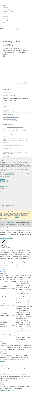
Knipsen (5, 18)
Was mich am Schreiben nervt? (11, 117)
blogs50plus (9, 173)
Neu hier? (6, 22)
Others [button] (1, 382)
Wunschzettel (19, 152)
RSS (9, 174)
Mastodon (2, 179)
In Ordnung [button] (10, 238)
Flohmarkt (6, 20)
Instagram (2, 180)
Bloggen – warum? (10, 11)
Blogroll (6, 7)
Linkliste (28, 224)
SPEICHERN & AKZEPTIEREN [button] (7, 390)
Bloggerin (6, 9)
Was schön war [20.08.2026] (10, 121)
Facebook (2, 181)
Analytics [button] (2, 361)
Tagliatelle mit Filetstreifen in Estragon (13, 145)
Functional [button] (2, 341)
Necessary (4, 271)
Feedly (28, 173)
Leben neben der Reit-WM (9, 119)
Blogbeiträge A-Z (4, 186)
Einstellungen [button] (3, 238)
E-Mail (17, 217)
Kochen (5, 16)
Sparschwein (10, 153)
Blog (4, 5)
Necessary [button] (2, 269)
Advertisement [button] (4, 370)
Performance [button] (3, 351)
